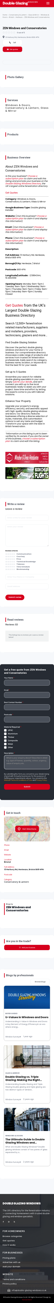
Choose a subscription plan (21, 177)
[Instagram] (9, 1222)
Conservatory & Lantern (18, 15)
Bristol (11, 17)
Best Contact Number (13, 702)
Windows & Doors (14, 1136)
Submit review (15, 597)
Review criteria (11, 551)
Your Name (9, 678)
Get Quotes (11, 192)
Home (5, 15)
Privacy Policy (41, 780)
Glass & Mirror (33, 15)
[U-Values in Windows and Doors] (27, 997)
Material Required (12, 727)
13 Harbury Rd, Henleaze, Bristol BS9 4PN (22, 37)
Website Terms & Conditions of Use (18, 780)
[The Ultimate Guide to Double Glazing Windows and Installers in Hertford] (27, 1119)
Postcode (8, 714)
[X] (14, 1222)
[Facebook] (3, 1222)
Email (7, 690)
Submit (27, 786)
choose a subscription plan (25, 440)
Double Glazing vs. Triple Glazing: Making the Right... (23, 1078)
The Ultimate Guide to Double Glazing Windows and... (25, 1141)
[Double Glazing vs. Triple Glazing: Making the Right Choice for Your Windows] (27, 1056)
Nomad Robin (27, 1300)
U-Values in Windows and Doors (26, 1017)
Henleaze (19, 17)
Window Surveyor (13, 1037)
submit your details (22, 381)
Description (9, 753)
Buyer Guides (11, 1013)
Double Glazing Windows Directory (23, 183)
